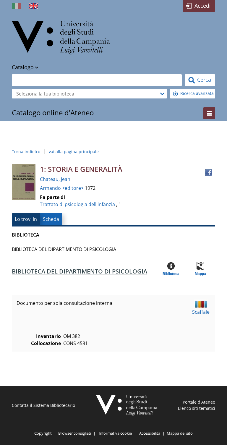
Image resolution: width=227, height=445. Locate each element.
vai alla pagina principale (74, 151)
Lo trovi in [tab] (26, 219)
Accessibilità (149, 433)
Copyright (43, 433)
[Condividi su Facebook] (208, 172)
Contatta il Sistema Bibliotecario (43, 405)
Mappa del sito (180, 433)
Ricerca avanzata (197, 93)
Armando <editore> (62, 188)
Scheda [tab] (51, 219)
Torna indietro (26, 151)
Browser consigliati (74, 433)
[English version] (34, 6)
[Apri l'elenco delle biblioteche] (162, 93)
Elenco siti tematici (196, 408)
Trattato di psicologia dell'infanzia (77, 204)
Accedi (202, 5)
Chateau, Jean (55, 179)
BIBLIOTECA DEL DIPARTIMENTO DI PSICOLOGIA (79, 271)
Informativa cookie (115, 433)
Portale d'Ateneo (199, 402)
